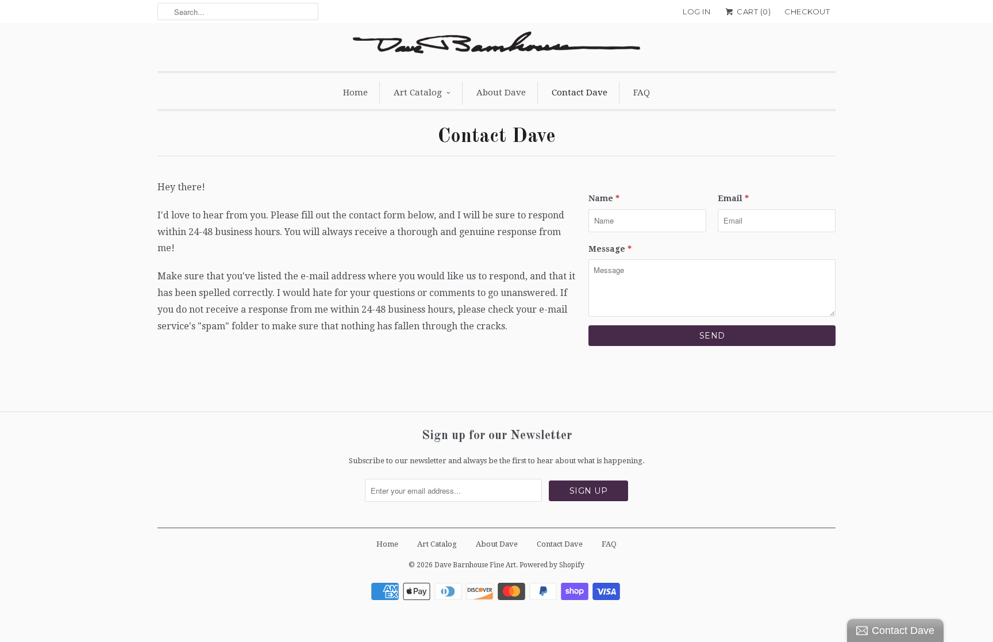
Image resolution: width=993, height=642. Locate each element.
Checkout (807, 11)
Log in (696, 11)
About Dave (501, 92)
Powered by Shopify (551, 565)
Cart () (753, 11)
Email (733, 198)
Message (610, 248)
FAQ (641, 92)
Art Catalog (418, 92)
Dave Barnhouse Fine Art (475, 565)
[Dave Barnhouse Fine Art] (496, 46)
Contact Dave (579, 92)
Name (603, 198)
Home (355, 92)
